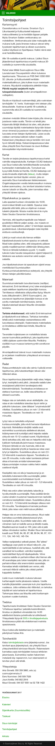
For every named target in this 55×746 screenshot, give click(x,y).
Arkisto (5, 736)
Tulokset (6, 716)
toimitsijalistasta (16, 642)
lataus (31, 173)
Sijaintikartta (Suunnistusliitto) (16, 710)
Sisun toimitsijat (9, 723)
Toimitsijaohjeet (9, 729)
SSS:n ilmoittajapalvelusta (35, 618)
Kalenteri (6, 704)
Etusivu (5, 697)
